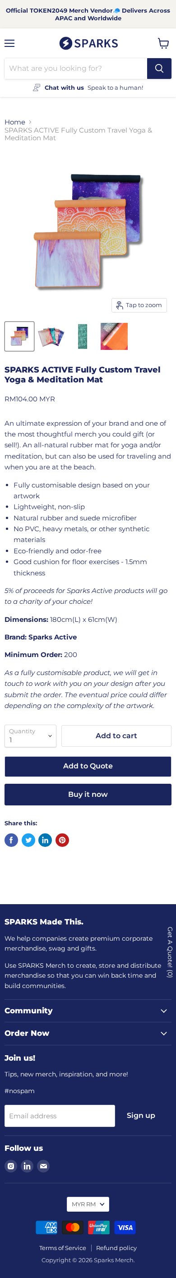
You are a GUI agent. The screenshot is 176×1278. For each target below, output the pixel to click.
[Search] (159, 68)
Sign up (141, 1115)
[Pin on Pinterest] (62, 840)
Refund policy (116, 1247)
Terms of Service (62, 1247)
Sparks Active (52, 637)
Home (15, 122)
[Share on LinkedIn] (45, 840)
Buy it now (88, 794)
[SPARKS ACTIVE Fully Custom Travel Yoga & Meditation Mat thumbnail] (19, 336)
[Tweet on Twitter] (28, 840)
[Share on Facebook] (11, 840)
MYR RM (84, 1204)
